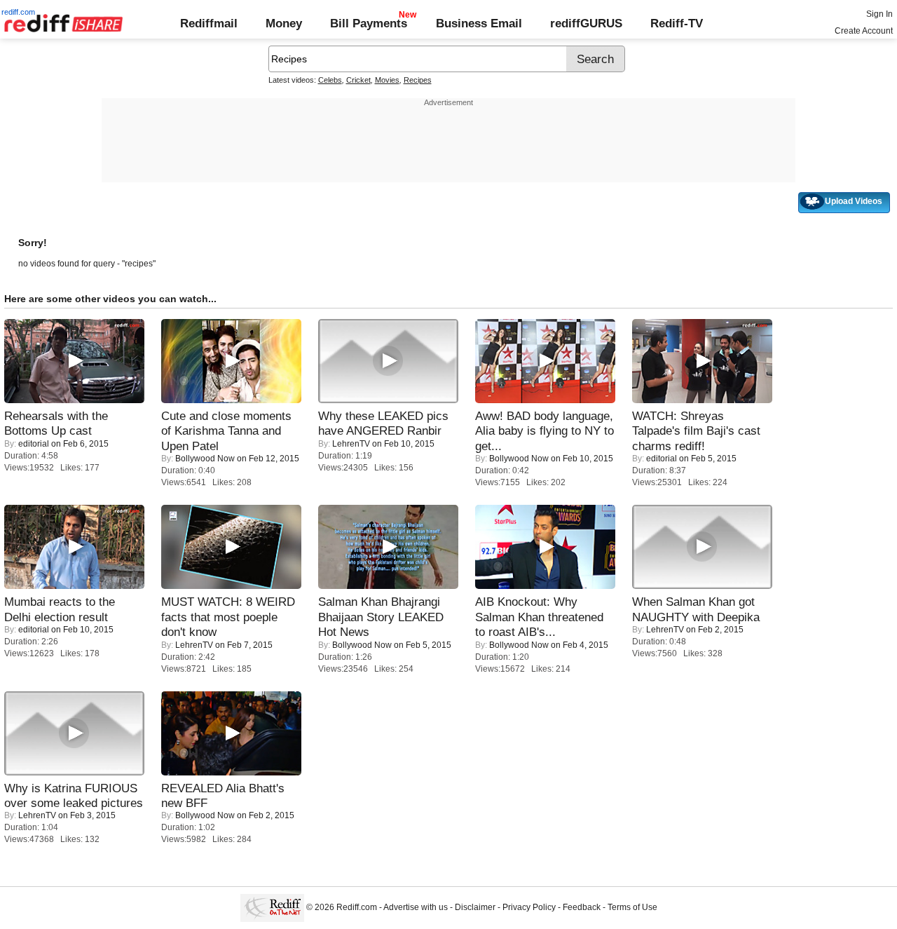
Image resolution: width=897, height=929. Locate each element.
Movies (387, 80)
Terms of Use (632, 907)
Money (284, 23)
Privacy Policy (529, 907)
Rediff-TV (676, 23)
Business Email (479, 23)
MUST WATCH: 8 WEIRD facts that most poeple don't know (228, 616)
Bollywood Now (205, 458)
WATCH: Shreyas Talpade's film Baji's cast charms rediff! (696, 430)
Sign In (879, 14)
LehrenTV (351, 444)
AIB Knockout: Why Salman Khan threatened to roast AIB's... (539, 616)
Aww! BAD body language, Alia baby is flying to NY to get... (544, 430)
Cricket (358, 80)
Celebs (330, 80)
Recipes (418, 80)
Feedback (582, 907)
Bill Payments (368, 23)
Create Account (864, 31)
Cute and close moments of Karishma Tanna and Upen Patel (226, 430)
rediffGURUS (586, 23)
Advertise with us (415, 907)
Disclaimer (475, 907)
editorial (33, 444)
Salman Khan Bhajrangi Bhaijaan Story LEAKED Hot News (381, 616)
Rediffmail (209, 23)
